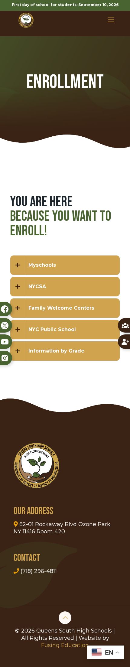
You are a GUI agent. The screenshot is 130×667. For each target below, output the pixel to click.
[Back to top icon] (65, 617)
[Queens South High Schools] (26, 20)
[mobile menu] (111, 20)
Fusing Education (65, 645)
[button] (65, 265)
